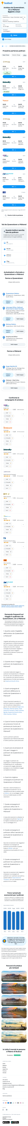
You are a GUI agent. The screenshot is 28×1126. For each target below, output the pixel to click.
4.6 (10, 485)
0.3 (10, 510)
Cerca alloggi (8, 39)
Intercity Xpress (7, 452)
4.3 (10, 435)
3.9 (10, 463)
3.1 (12, 438)
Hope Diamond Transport (10, 474)
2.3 (12, 482)
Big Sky (5, 518)
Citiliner (5, 585)
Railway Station (11, 324)
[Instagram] (3, 1110)
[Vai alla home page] (6, 3)
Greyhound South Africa (9, 540)
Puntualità (8, 438)
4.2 (10, 529)
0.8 (12, 504)
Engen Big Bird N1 (11, 366)
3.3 (12, 526)
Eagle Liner (6, 408)
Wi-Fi (7, 444)
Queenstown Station (12, 293)
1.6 (10, 532)
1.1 (9, 488)
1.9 (9, 501)
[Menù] (25, 3)
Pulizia (7, 441)
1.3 (10, 444)
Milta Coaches (7, 563)
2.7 (12, 460)
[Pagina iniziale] (3, 46)
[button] (23, 19)
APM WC (3, 606)
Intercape (6, 430)
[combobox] (14, 17)
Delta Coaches (7, 496)
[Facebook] (7, 1110)
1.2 (10, 466)
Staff (7, 435)
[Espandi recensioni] (23, 414)
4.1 (10, 441)
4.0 (10, 457)
